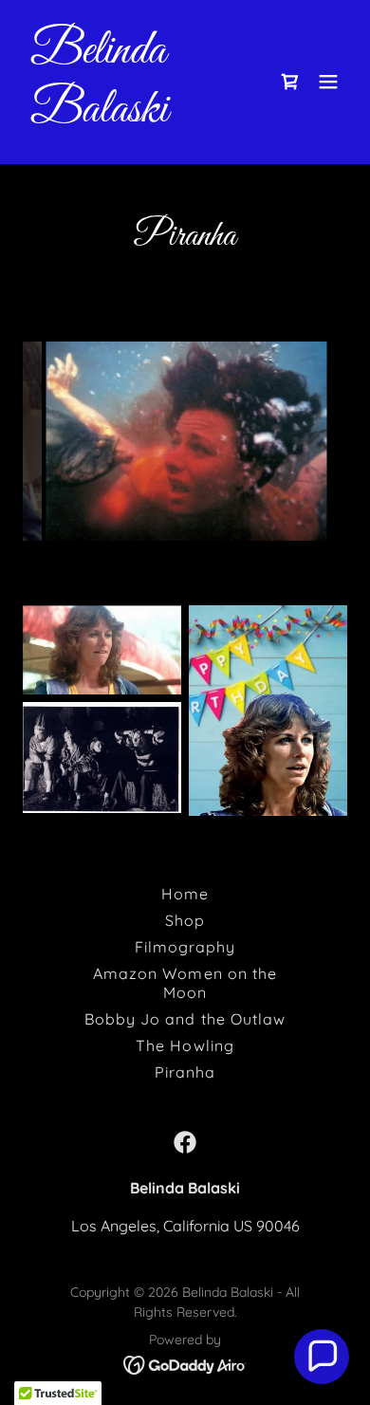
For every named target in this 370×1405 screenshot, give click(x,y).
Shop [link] (185, 920)
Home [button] (185, 893)
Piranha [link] (185, 1072)
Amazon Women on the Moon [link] (184, 983)
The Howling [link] (184, 1045)
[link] (136, 115)
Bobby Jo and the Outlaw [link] (184, 1018)
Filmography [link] (185, 946)
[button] (328, 82)
